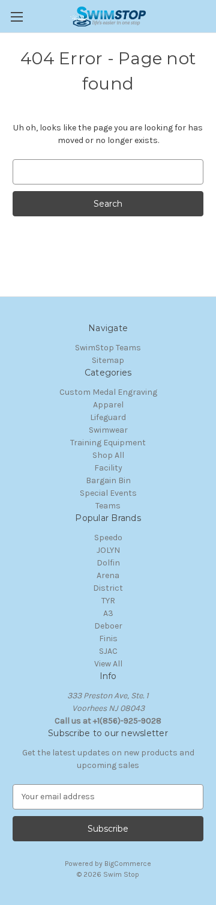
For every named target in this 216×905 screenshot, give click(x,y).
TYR (108, 601)
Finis (108, 638)
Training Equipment (108, 442)
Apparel (108, 405)
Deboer (108, 626)
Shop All (108, 455)
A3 (108, 613)
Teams (108, 506)
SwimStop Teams (108, 348)
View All (108, 664)
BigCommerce (127, 863)
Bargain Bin (108, 480)
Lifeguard (108, 417)
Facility (108, 468)
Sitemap (108, 360)
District (108, 588)
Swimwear (108, 430)
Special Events (108, 493)
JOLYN (108, 550)
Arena (108, 575)
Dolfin (108, 563)
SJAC (108, 651)
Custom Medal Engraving (108, 392)
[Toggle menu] (16, 16)
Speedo (108, 537)
